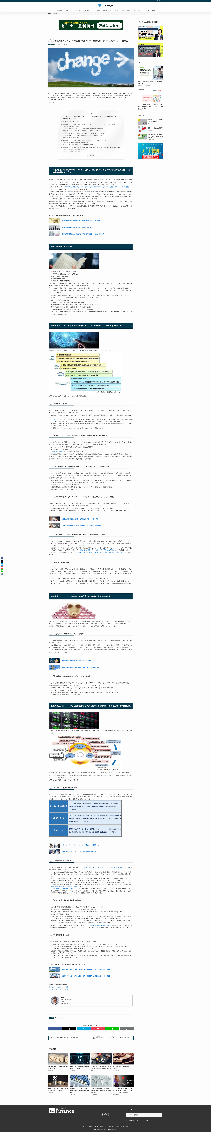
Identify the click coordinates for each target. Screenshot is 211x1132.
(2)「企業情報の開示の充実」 (73, 152)
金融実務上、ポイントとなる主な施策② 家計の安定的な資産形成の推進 (84, 140)
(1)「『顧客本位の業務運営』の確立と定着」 (78, 142)
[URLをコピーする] (127, 1028)
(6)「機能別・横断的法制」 (73, 137)
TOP (83, 1126)
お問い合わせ (89, 1126)
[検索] (162, 1)
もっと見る (91, 155)
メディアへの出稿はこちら (100, 1126)
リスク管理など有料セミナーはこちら (137, 1120)
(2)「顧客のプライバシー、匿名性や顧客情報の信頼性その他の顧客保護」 (85, 128)
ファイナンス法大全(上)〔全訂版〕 (59, 987)
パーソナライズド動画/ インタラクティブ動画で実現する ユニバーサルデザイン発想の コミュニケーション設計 (150, 106)
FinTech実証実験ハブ (57, 451)
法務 (62, 1018)
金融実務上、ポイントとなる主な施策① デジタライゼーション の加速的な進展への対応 (89, 124)
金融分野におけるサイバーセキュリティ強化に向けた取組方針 (98, 550)
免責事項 (116, 1126)
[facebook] (156, 1)
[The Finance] (105, 5)
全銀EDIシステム (57, 419)
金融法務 (51, 44)
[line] (160, 1)
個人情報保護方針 (125, 1126)
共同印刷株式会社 (142, 109)
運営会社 (111, 1126)
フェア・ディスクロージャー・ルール (62, 888)
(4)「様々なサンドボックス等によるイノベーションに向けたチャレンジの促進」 (87, 133)
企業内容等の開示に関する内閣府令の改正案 (64, 886)
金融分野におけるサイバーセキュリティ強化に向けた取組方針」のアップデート (101, 552)
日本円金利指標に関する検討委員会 (100, 925)
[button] (55, 1028)
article (58, 1018)
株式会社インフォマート (144, 85)
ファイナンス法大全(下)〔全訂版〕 (59, 989)
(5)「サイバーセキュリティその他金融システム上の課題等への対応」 (84, 135)
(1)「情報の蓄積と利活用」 (73, 126)
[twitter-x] (158, 1)
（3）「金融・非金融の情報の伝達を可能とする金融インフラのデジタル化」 (86, 131)
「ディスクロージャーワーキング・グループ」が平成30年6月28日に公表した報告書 (104, 867)
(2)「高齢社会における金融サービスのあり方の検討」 (80, 144)
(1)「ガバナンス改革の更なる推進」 (75, 149)
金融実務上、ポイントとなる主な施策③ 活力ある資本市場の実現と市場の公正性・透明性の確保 (91, 147)
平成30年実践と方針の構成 (71, 121)
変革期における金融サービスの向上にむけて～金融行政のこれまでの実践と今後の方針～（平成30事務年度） (98, 187)
